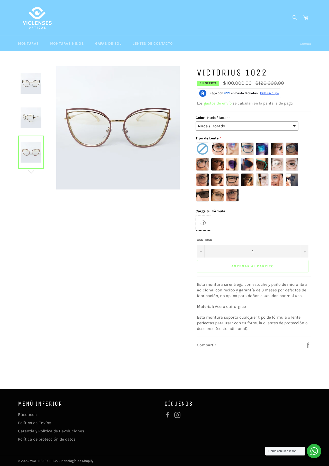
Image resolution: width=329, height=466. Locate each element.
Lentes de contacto (153, 43)
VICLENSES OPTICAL (44, 461)
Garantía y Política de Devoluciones (51, 431)
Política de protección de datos (47, 439)
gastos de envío (218, 103)
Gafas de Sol (108, 43)
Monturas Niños (67, 43)
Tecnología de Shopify (76, 461)
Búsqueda (27, 414)
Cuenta (305, 43)
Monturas (28, 43)
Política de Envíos (34, 422)
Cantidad (204, 240)
